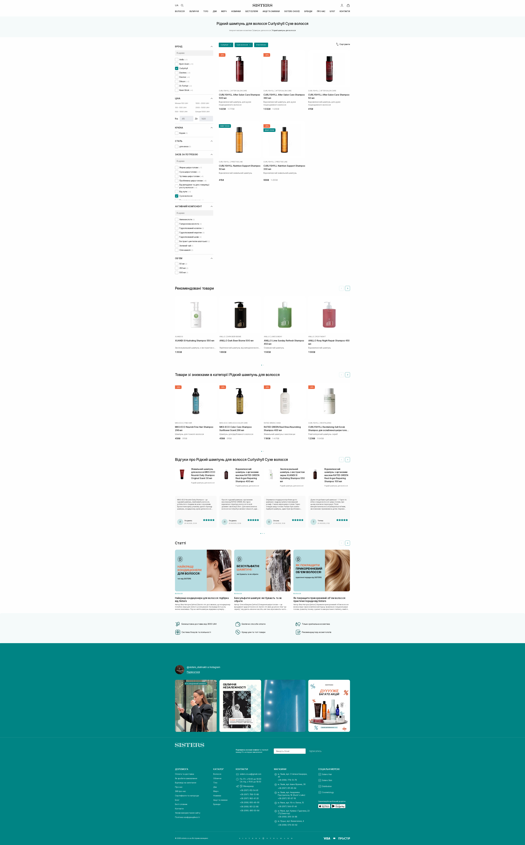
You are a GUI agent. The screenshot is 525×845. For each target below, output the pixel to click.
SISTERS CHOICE (292, 11)
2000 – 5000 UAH (202, 107)
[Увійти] (342, 5)
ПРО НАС (321, 11)
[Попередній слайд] (341, 288)
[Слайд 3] (264, 533)
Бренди (216, 804)
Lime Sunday (276, 337)
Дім (215, 787)
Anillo (222, 337)
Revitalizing (325, 423)
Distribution (327, 786)
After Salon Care (239, 91)
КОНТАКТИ (345, 11)
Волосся (217, 774)
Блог (177, 800)
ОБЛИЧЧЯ (194, 11)
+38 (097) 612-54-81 (249, 790)
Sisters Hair (327, 774)
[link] (348, 5)
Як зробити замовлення (186, 778)
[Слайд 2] (262, 533)
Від (176, 118)
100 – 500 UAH (180, 107)
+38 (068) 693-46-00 (249, 802)
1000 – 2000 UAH (202, 103)
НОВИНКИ (236, 11)
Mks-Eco (179, 423)
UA (176, 5)
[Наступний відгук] (347, 459)
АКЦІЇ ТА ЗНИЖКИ (271, 11)
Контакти (179, 808)
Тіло (215, 782)
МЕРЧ (224, 11)
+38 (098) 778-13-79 (287, 780)
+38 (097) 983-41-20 (249, 798)
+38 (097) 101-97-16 (287, 798)
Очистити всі (261, 45)
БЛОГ (332, 11)
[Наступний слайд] (347, 288)
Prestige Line (237, 162)
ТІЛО (205, 11)
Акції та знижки (220, 800)
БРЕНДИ (308, 11)
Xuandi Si (179, 337)
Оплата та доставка (184, 774)
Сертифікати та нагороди (187, 795)
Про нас (179, 787)
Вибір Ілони (225, 126)
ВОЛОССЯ (180, 11)
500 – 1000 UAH (181, 112)
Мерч (215, 791)
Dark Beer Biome (234, 337)
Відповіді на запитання (185, 782)
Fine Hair (188, 423)
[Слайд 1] (260, 533)
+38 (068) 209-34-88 (287, 816)
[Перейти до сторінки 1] (261, 451)
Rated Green (269, 423)
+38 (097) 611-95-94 (287, 788)
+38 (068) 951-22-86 (249, 806)
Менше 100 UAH (181, 103)
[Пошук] (182, 5)
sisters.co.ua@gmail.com (250, 774)
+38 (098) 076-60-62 (287, 825)
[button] (226, 45)
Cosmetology (328, 792)
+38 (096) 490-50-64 (249, 810)
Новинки (217, 795)
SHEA (278, 423)
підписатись (315, 751)
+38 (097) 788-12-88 (249, 794)
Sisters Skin (327, 780)
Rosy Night (321, 337)
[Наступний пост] (345, 706)
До (196, 118)
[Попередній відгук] (341, 459)
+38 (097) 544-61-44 (287, 806)
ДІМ (215, 11)
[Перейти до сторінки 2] (263, 451)
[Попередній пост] (179, 706)
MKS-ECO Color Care (238, 423)
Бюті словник (181, 804)
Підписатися (193, 672)
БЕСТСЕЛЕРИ (251, 11)
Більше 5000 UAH (203, 112)
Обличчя (217, 778)
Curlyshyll (224, 91)
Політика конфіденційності (187, 817)
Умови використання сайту (187, 813)
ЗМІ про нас (180, 791)
